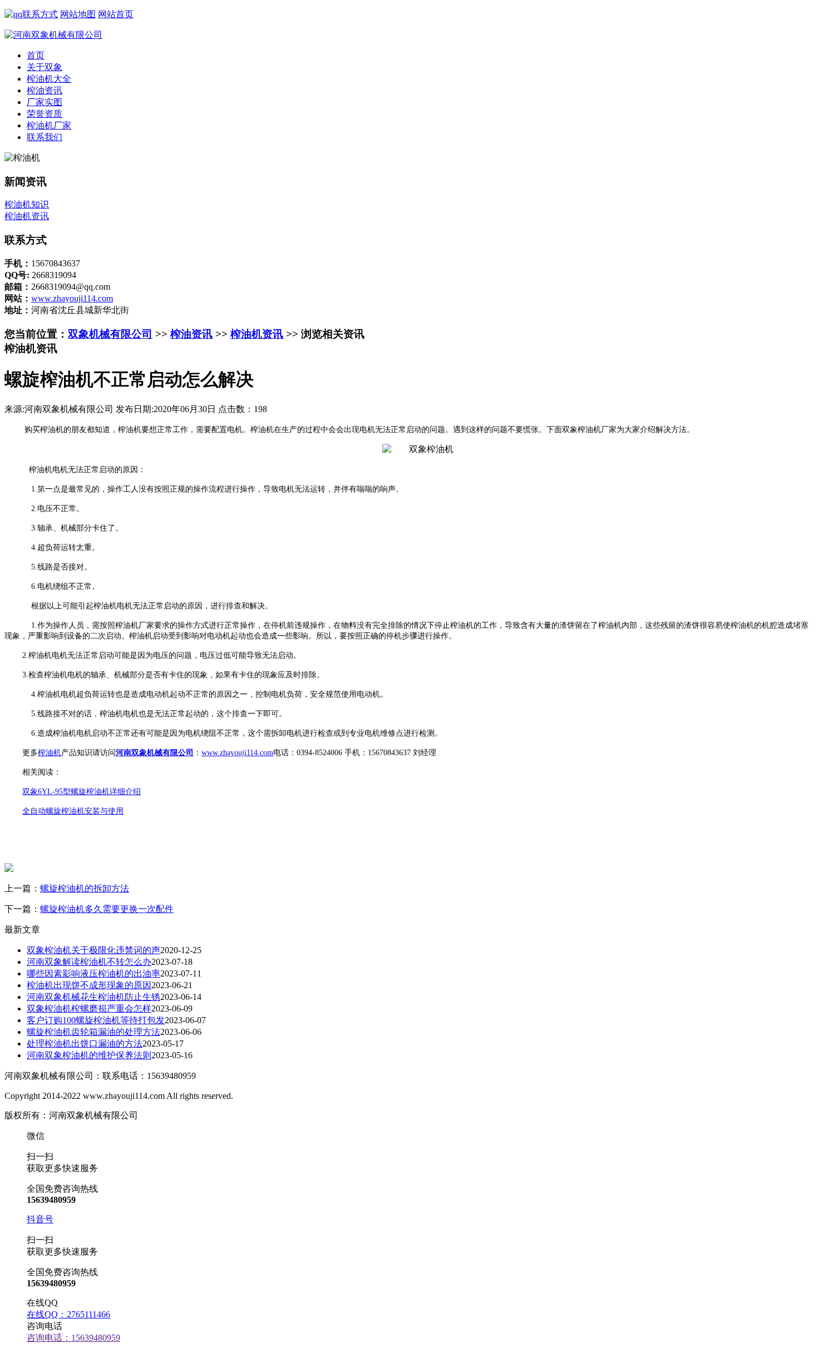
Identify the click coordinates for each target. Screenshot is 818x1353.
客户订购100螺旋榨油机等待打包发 (96, 1020)
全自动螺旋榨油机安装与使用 (73, 811)
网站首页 (116, 14)
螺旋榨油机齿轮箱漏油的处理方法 (93, 1032)
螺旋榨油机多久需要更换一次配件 (107, 909)
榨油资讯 (44, 90)
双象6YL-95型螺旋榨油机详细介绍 (81, 791)
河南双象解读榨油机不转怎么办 (89, 962)
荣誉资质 (44, 113)
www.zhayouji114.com (72, 298)
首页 (36, 55)
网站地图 (78, 14)
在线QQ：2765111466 (68, 1314)
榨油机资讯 (26, 216)
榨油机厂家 (49, 125)
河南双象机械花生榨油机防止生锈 (93, 997)
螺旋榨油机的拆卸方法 (84, 888)
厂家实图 (44, 102)
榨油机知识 (26, 204)
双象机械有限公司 (110, 334)
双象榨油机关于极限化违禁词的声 (93, 950)
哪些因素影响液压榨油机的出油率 (93, 973)
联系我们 (44, 137)
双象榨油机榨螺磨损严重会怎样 (89, 1008)
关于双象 (44, 67)
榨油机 (49, 753)
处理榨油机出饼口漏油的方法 (84, 1043)
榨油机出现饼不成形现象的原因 (89, 985)
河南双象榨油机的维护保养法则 (89, 1055)
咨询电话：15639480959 (73, 1337)
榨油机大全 (49, 78)
